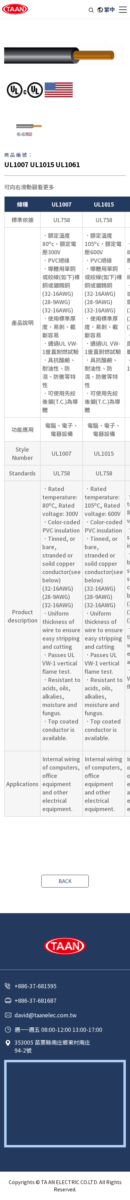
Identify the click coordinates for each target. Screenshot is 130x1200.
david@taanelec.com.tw (46, 1015)
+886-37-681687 (36, 1000)
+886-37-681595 (36, 986)
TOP (120, 1193)
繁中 (109, 9)
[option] (65, 70)
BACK (65, 881)
